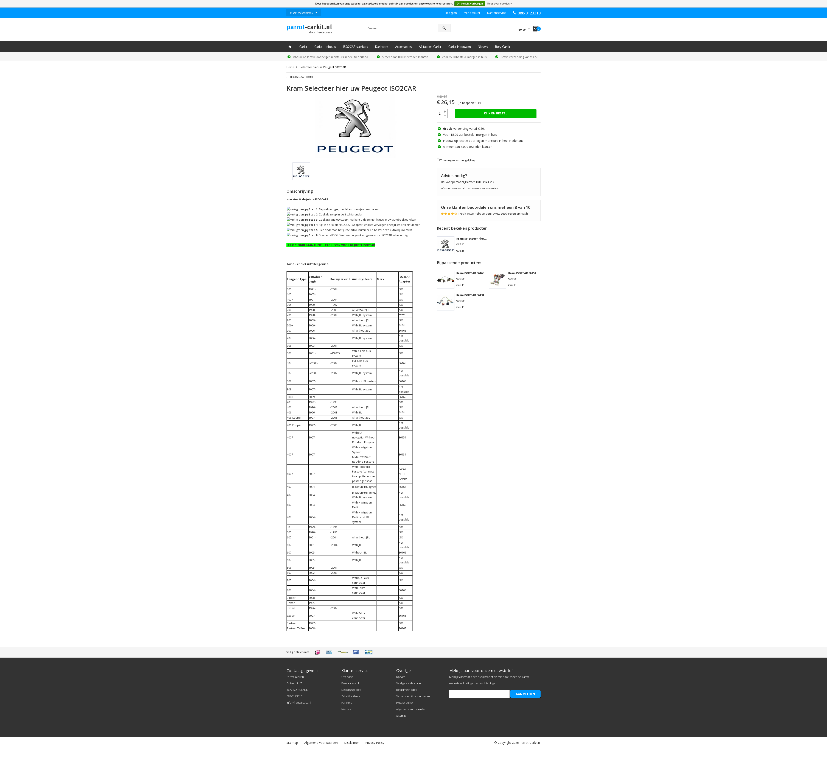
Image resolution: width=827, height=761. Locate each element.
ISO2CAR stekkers (355, 46)
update (400, 677)
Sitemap (401, 715)
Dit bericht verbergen (470, 3)
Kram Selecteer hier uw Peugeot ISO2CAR (485, 238)
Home (290, 67)
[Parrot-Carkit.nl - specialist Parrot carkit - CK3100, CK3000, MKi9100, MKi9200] (309, 30)
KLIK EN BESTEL (495, 113)
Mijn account (472, 13)
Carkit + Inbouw (325, 46)
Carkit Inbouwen (459, 46)
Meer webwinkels (301, 12)
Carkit (303, 46)
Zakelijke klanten (351, 696)
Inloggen (451, 13)
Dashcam (381, 46)
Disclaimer (351, 743)
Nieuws (483, 46)
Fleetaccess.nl (350, 683)
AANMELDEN (525, 694)
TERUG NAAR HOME (302, 77)
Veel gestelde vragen (409, 683)
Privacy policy (404, 703)
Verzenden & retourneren (413, 696)
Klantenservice (496, 13)
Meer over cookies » (499, 3)
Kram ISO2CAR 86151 (522, 273)
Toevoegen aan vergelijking (457, 160)
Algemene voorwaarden (411, 709)
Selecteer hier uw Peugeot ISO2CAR (323, 67)
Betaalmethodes (406, 690)
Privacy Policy (374, 743)
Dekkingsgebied (351, 690)
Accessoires (403, 46)
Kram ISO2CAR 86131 (470, 295)
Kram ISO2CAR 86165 (470, 273)
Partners (346, 703)
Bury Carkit (502, 46)
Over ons (347, 677)
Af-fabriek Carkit (430, 46)
